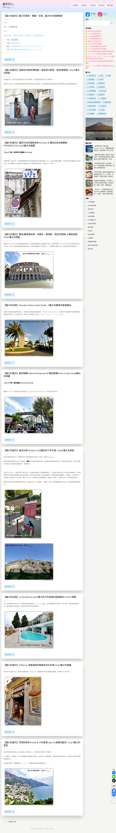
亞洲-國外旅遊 (92, 205)
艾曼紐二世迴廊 (18, 36)
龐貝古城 (9, 392)
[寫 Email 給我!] (114, 786)
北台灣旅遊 (91, 213)
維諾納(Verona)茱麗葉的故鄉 (34, 36)
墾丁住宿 (103, 91)
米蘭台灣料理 (15, 43)
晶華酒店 (102, 95)
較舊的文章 (12, 822)
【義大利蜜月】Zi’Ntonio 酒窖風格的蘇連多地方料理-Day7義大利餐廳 (37, 665)
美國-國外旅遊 (92, 241)
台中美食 (93, 5)
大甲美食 (91, 87)
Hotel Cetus (23, 763)
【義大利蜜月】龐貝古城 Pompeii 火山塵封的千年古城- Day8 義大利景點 (39, 450)
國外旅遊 (110, 5)
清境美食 (102, 87)
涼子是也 (40, 829)
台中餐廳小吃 (92, 220)
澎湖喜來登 (92, 99)
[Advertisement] (100, 263)
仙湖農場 (91, 114)
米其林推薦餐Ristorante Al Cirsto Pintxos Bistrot (27, 46)
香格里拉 (91, 95)
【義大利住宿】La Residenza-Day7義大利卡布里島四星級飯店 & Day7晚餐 (40, 597)
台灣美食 (84, 5)
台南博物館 (92, 91)
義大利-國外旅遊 (93, 245)
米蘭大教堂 (7, 36)
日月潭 (101, 80)
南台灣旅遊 (91, 216)
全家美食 (103, 106)
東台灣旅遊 (91, 234)
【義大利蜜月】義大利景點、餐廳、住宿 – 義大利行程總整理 (33, 15)
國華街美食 (102, 114)
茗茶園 (102, 110)
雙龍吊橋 (107, 102)
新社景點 (91, 83)
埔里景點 (91, 80)
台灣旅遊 (75, 5)
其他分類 (90, 209)
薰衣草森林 (92, 106)
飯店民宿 (101, 5)
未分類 (90, 231)
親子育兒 (90, 249)
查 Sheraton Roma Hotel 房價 (53, 314)
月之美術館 (92, 110)
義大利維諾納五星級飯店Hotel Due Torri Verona (26, 50)
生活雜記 (90, 238)
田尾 (109, 76)
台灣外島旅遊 (92, 223)
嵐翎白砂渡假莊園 (94, 102)
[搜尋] (111, 23)
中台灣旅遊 (91, 202)
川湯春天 (103, 99)
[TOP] (114, 801)
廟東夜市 (102, 83)
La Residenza (38, 604)
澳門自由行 (92, 76)
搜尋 (87, 19)
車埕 (101, 76)
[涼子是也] (8, 5)
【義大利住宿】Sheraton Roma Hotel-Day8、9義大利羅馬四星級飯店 (37, 305)
